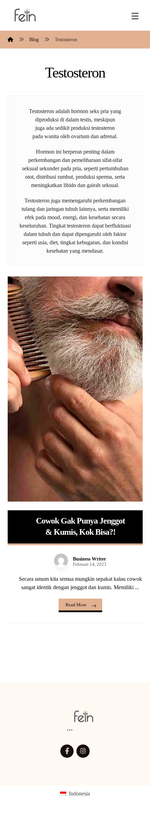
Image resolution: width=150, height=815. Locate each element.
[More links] (70, 730)
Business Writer (89, 559)
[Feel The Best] (25, 15)
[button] (67, 751)
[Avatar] (61, 561)
